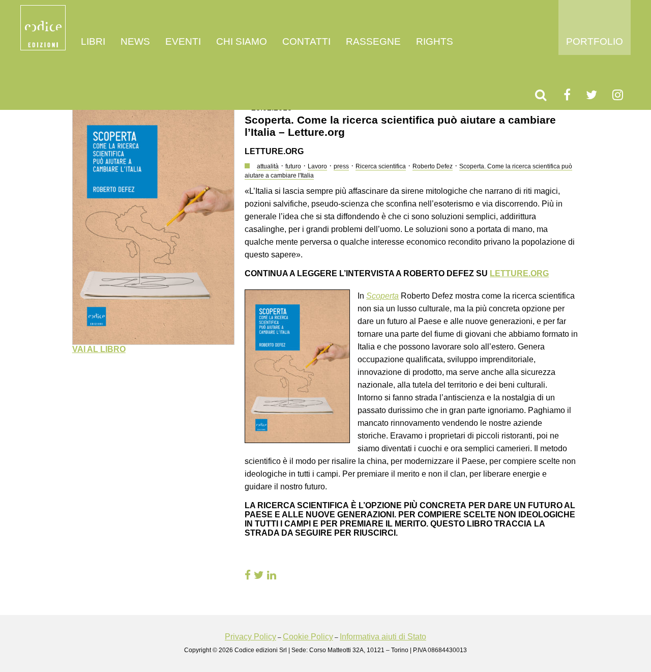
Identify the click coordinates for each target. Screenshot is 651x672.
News (135, 41)
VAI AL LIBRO (99, 349)
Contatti (306, 41)
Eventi (183, 41)
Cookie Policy (308, 636)
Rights (434, 41)
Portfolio (594, 41)
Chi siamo (241, 41)
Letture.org (519, 273)
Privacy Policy (250, 636)
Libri (93, 41)
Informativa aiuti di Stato (383, 636)
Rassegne (373, 41)
